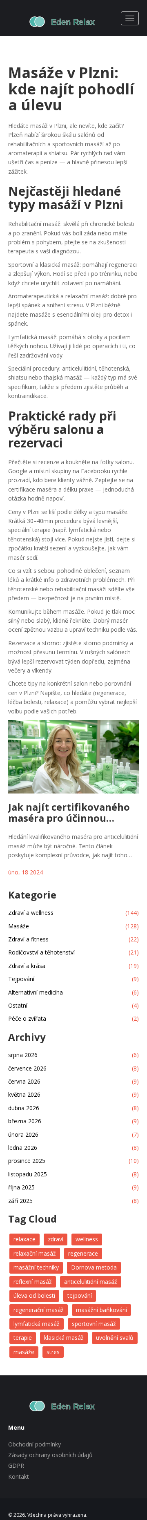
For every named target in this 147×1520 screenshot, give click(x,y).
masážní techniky (36, 1267)
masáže (23, 1352)
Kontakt (18, 1476)
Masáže (73, 926)
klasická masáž (64, 1337)
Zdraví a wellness (73, 912)
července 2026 (73, 1068)
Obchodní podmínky (34, 1444)
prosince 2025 (73, 1161)
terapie (22, 1337)
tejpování (79, 1295)
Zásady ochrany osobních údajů (50, 1455)
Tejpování (73, 979)
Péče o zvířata (73, 1018)
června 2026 (73, 1081)
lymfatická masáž (36, 1324)
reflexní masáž (32, 1281)
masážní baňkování (101, 1310)
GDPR (16, 1465)
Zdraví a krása (73, 966)
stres (53, 1352)
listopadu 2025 (73, 1174)
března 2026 (73, 1121)
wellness (87, 1239)
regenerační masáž (38, 1310)
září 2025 (73, 1201)
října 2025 (73, 1187)
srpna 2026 (73, 1055)
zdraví (55, 1239)
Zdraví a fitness (73, 939)
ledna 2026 (73, 1147)
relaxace (24, 1239)
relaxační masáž (34, 1253)
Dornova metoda (94, 1267)
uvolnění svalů (115, 1337)
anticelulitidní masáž (90, 1281)
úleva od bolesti (34, 1295)
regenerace (83, 1253)
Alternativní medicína (73, 992)
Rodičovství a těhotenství (73, 952)
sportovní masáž (94, 1324)
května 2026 (73, 1094)
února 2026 (73, 1134)
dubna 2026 (73, 1108)
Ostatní (73, 1005)
